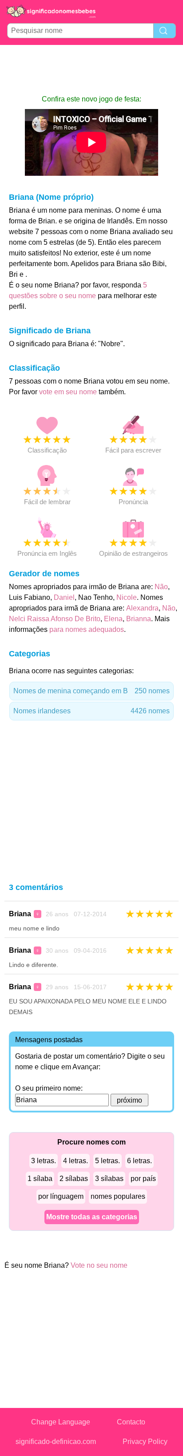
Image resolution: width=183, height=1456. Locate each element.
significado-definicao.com (56, 1441)
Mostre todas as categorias (91, 1217)
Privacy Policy (145, 1441)
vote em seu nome (68, 392)
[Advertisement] (91, 69)
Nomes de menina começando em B (91, 691)
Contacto (131, 1422)
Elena (113, 619)
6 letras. (139, 1161)
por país (143, 1178)
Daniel (64, 597)
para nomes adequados (86, 629)
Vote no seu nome (99, 1265)
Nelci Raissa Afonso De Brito (54, 619)
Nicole (126, 597)
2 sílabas (74, 1178)
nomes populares (118, 1196)
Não (161, 586)
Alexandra (142, 608)
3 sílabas (109, 1178)
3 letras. (43, 1161)
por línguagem (61, 1196)
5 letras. (107, 1161)
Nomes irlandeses (91, 711)
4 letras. (75, 1161)
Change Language (60, 1422)
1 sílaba (40, 1178)
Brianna (138, 619)
